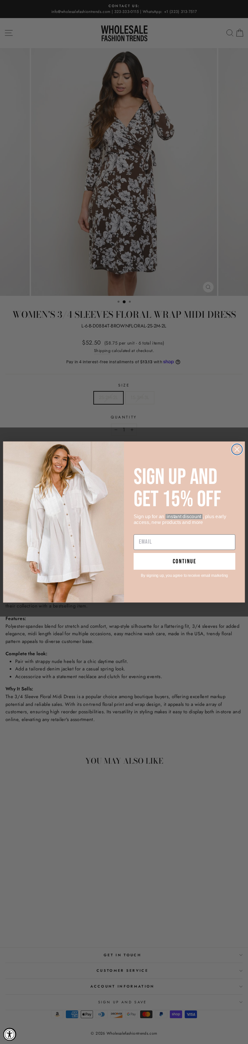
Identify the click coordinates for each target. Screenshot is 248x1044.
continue (184, 561)
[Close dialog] (237, 449)
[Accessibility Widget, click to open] (9, 1034)
